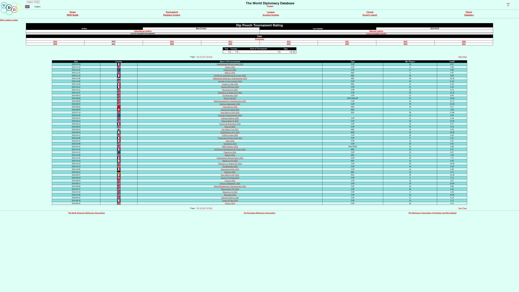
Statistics (469, 15)
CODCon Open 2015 (230, 135)
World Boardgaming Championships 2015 (230, 101)
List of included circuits (376, 33)
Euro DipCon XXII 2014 (230, 175)
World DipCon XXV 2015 (229, 132)
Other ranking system (9, 20)
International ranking (143, 31)
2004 (289, 44)
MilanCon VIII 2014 (229, 161)
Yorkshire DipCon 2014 (230, 198)
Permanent (259, 39)
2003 (347, 44)
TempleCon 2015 (230, 144)
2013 (230, 42)
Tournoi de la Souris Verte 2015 (230, 138)
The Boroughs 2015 (230, 95)
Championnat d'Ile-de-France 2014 (230, 158)
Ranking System (171, 15)
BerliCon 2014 (229, 172)
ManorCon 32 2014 (230, 192)
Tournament (172, 12)
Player (469, 12)
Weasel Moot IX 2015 (230, 121)
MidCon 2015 (230, 73)
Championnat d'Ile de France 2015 (230, 64)
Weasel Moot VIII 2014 (230, 189)
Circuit (370, 12)
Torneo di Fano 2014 (230, 201)
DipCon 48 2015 (230, 98)
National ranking (376, 31)
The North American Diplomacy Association (86, 213)
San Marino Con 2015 (230, 130)
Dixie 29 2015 (230, 127)
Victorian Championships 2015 (230, 115)
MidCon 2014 (230, 155)
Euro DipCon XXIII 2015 (230, 113)
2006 (172, 44)
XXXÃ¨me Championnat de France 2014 (230, 149)
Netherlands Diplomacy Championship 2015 (230, 78)
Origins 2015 (230, 67)
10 (211, 57)
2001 (464, 44)
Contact (270, 6)
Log (508, 3)
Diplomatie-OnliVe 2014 (230, 169)
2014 (172, 42)
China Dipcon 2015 (230, 107)
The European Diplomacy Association (259, 213)
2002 (405, 44)
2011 (347, 42)
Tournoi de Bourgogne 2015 (230, 124)
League (271, 12)
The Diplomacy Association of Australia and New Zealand (432, 213)
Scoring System (271, 15)
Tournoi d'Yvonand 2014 (230, 178)
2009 (464, 42)
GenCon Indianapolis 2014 (230, 183)
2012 (289, 42)
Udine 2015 (230, 141)
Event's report (370, 15)
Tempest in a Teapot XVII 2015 (230, 93)
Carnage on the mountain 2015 (230, 81)
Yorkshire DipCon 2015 (230, 118)
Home (73, 12)
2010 (405, 42)
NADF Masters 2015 (230, 147)
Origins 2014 (230, 203)
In (508, 5)
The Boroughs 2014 (230, 166)
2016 (55, 42)
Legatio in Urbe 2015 (230, 84)
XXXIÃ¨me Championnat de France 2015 (230, 76)
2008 (55, 44)
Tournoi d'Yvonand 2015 (230, 110)
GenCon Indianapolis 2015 (230, 104)
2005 (230, 44)
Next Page (462, 57)
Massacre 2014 (230, 195)
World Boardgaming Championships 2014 (230, 186)
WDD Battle (73, 15)
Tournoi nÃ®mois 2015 (230, 87)
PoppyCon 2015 (230, 70)
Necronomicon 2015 (230, 90)
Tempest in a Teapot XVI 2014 (230, 164)
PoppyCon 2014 (230, 152)
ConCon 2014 (230, 181)
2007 (113, 44)
